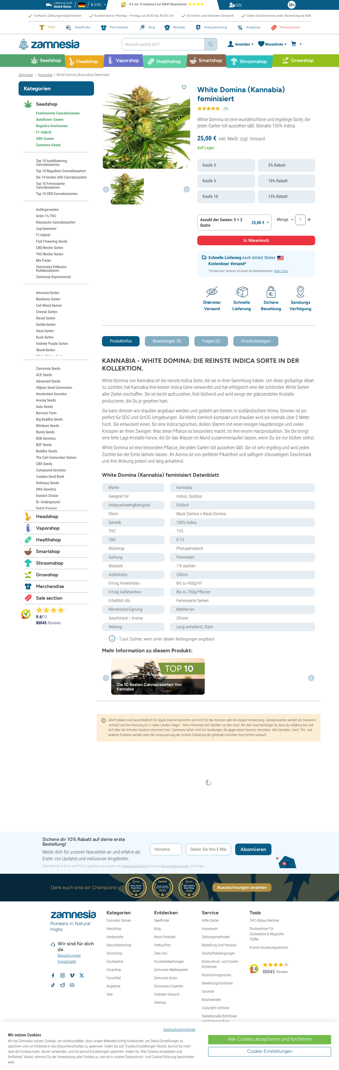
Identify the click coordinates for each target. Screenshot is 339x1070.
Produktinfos (121, 341)
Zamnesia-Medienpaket (171, 970)
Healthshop (48, 540)
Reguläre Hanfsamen (52, 126)
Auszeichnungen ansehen (242, 887)
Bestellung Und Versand (219, 945)
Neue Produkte (164, 937)
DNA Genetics (46, 489)
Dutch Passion (46, 508)
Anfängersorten (47, 209)
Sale (109, 994)
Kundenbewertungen (169, 961)
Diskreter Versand (166, 994)
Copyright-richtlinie (215, 1008)
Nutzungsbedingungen (175, 866)
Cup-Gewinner (46, 228)
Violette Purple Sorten (52, 343)
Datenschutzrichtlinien (179, 1029)
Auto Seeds (44, 406)
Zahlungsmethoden (216, 937)
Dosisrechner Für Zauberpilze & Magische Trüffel (266, 933)
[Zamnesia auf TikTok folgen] (53, 985)
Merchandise (50, 586)
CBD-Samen (45, 138)
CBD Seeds (44, 464)
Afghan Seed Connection (54, 387)
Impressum (210, 928)
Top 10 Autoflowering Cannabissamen (51, 163)
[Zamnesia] (66, 44)
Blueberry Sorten (48, 299)
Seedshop (46, 104)
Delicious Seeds (47, 483)
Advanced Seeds (48, 381)
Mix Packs (43, 260)
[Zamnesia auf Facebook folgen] (53, 975)
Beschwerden (211, 999)
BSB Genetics (46, 438)
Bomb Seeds (45, 432)
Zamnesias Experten (168, 986)
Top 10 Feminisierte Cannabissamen (50, 185)
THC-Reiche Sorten (49, 254)
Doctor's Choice (47, 495)
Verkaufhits (162, 945)
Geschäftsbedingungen (218, 953)
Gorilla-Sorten (46, 324)
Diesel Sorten (45, 318)
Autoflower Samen (50, 119)
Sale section (49, 598)
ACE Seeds (44, 375)
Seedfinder (161, 920)
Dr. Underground (48, 502)
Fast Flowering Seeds (51, 241)
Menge (282, 219)
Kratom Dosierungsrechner (268, 947)
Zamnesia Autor (165, 978)
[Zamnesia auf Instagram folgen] (62, 975)
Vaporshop (48, 528)
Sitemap (160, 1002)
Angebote (113, 986)
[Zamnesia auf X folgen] (81, 975)
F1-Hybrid (43, 132)
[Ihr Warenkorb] (297, 44)
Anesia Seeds (46, 400)
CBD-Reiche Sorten (49, 248)
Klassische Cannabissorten (55, 222)
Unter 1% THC (46, 216)
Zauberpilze (114, 961)
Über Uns (160, 953)
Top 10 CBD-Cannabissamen (57, 193)
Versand (257, 138)
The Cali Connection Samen (56, 457)
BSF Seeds (44, 445)
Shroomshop (49, 563)
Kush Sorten (45, 337)
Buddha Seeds (46, 451)
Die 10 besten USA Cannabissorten (61, 177)
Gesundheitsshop (118, 945)
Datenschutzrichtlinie (135, 866)
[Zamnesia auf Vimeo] (72, 975)
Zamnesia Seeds (48, 145)
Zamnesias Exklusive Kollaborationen (51, 269)
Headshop (47, 516)
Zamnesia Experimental (53, 277)
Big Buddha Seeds (49, 419)
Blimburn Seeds (47, 425)
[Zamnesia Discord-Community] (72, 985)
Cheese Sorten (46, 312)
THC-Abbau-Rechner (264, 920)
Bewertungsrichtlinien (217, 983)
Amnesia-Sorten (47, 293)
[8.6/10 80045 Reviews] (53, 610)
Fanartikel (113, 978)
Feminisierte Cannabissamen (58, 113)
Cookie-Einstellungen (269, 1051)
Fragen (211, 341)
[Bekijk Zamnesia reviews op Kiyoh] (26, 614)
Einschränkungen (255, 341)
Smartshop (48, 551)
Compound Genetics (51, 470)
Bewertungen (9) (167, 341)
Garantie (208, 991)
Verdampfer (114, 937)
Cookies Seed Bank (50, 476)
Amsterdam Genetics (51, 394)
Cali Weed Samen (49, 305)
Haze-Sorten (45, 331)
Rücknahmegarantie (216, 975)
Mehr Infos (281, 271)
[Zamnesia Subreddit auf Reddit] (62, 985)
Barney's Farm (46, 413)
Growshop (47, 575)
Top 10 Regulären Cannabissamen (61, 171)
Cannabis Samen (118, 920)
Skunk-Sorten (45, 350)
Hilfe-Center (210, 920)
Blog (157, 928)
